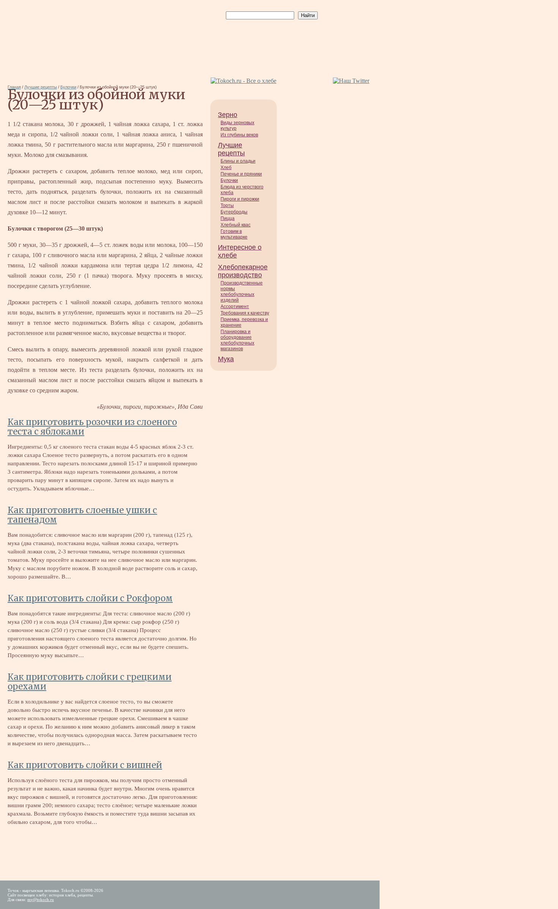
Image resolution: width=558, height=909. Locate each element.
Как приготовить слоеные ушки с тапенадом (82, 515)
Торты (227, 205)
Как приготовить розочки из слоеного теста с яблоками (92, 427)
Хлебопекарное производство (243, 271)
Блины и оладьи (238, 161)
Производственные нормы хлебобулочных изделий (242, 291)
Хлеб (226, 167)
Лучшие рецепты (231, 149)
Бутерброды (234, 212)
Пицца (228, 218)
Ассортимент (235, 306)
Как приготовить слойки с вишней (85, 765)
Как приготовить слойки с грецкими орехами (90, 682)
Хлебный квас (236, 225)
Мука (226, 359)
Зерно (227, 115)
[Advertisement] (270, 38)
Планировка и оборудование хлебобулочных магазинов (237, 340)
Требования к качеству (245, 313)
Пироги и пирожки (240, 199)
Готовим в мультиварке (234, 234)
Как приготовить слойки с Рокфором (90, 598)
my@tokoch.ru (40, 899)
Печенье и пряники (241, 174)
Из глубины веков (239, 135)
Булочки (229, 180)
